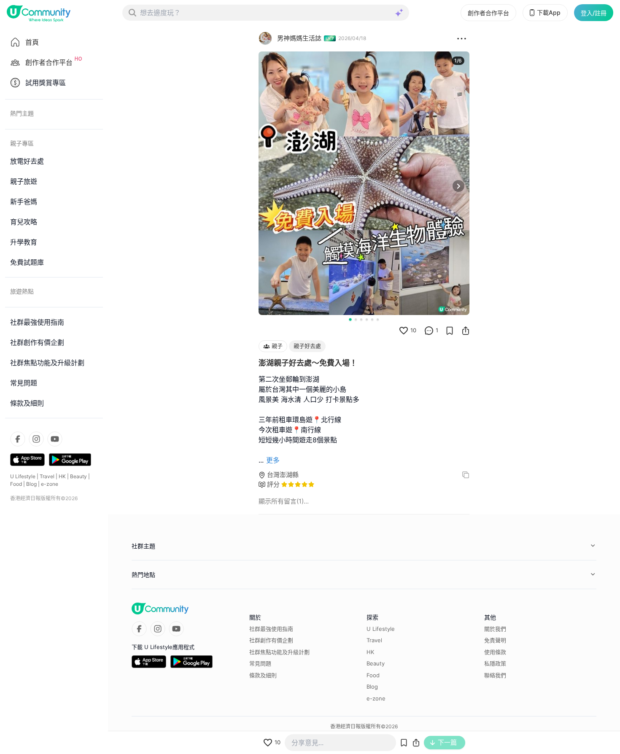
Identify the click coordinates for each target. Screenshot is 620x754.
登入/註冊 (594, 12)
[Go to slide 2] (356, 319)
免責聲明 (495, 640)
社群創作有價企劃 (271, 640)
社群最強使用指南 (271, 628)
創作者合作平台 (488, 12)
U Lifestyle (22, 476)
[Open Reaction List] (461, 38)
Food (16, 484)
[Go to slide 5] (372, 319)
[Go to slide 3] (361, 319)
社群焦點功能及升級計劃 (279, 652)
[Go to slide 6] (378, 319)
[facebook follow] (17, 439)
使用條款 (495, 652)
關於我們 (495, 628)
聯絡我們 (495, 675)
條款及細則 (263, 675)
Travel (47, 476)
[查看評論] (429, 331)
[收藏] (449, 331)
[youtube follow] (54, 439)
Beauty (78, 476)
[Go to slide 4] (367, 319)
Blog (31, 484)
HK (62, 476)
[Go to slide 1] (350, 319)
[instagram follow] (36, 439)
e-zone (49, 484)
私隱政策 (495, 663)
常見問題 (260, 663)
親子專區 (22, 143)
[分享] (465, 331)
